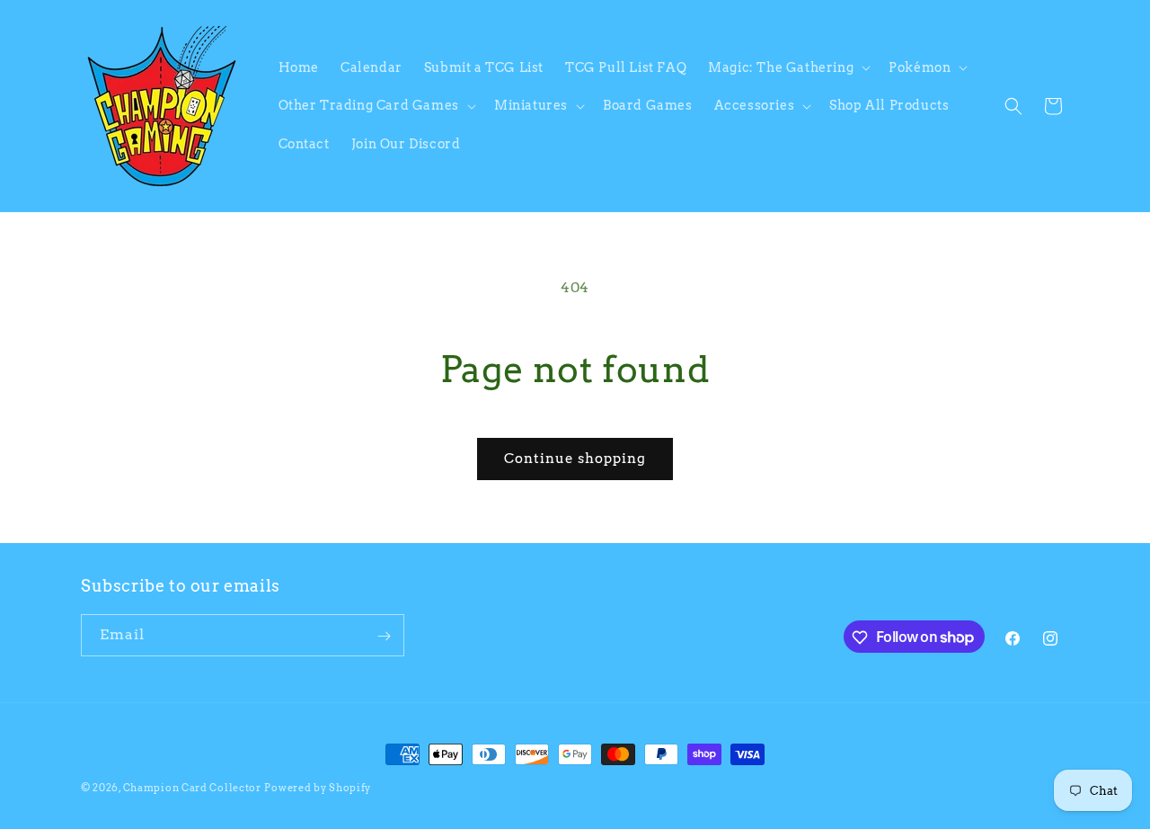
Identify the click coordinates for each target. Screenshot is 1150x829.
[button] (787, 67)
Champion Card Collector (192, 787)
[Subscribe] (383, 636)
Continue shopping (575, 458)
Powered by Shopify (317, 787)
